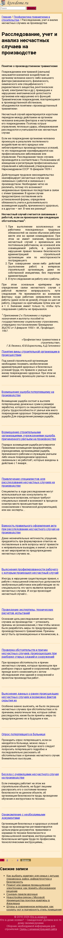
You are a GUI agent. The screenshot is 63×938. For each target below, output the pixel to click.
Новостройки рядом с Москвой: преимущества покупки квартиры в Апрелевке (28, 900)
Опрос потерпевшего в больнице (23, 734)
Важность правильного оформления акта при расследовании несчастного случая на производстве (30, 529)
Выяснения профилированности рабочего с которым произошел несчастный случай (30, 571)
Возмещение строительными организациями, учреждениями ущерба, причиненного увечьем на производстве (29, 435)
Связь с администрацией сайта (38, 929)
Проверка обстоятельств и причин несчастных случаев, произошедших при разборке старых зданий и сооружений (29, 653)
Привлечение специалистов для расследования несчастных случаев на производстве (28, 482)
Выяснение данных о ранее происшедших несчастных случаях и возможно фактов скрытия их (30, 697)
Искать (31, 8)
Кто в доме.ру (38, 916)
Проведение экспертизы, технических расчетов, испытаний (27, 611)
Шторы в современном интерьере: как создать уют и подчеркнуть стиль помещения (34, 908)
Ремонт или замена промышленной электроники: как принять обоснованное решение (31, 888)
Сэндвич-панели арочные (22, 894)
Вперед (25, 860)
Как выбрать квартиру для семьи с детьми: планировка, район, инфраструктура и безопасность (32, 878)
